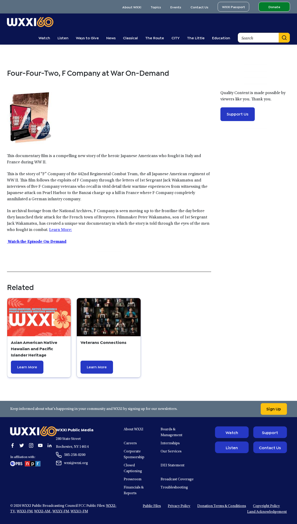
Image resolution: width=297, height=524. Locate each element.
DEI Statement (172, 465)
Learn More (27, 366)
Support (270, 432)
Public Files (152, 506)
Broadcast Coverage (177, 479)
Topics (156, 7)
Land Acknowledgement (267, 512)
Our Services (171, 451)
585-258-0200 (74, 455)
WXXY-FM (60, 511)
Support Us (238, 113)
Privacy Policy (179, 506)
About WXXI (131, 7)
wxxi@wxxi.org (76, 463)
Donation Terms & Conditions (221, 506)
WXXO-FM (79, 511)
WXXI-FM (24, 511)
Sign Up (273, 408)
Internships (170, 443)
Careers (130, 443)
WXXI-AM (42, 511)
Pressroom (133, 479)
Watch (232, 432)
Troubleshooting (174, 487)
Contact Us (199, 7)
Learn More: (60, 230)
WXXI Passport (233, 7)
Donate (274, 7)
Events (175, 7)
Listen (232, 447)
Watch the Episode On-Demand (36, 242)
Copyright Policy (266, 506)
